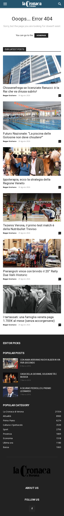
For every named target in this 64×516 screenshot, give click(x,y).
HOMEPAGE (41, 35)
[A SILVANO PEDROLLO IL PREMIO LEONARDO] (10, 392)
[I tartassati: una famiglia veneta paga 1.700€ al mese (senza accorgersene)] (32, 299)
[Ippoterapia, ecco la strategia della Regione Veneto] (32, 161)
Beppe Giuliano (9, 95)
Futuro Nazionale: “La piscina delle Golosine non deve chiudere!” (27, 135)
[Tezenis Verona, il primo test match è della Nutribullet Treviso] (32, 207)
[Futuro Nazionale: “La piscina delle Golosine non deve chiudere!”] (32, 115)
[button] (5, 4)
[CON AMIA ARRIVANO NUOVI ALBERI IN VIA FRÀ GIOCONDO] (10, 363)
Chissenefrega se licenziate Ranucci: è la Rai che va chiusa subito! (31, 89)
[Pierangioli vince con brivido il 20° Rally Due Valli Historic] (32, 253)
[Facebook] (32, 509)
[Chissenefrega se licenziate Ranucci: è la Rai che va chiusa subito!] (32, 69)
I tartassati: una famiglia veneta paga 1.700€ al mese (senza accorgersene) (29, 319)
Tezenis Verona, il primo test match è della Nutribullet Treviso (28, 227)
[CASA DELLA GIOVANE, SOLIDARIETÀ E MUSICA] (10, 378)
